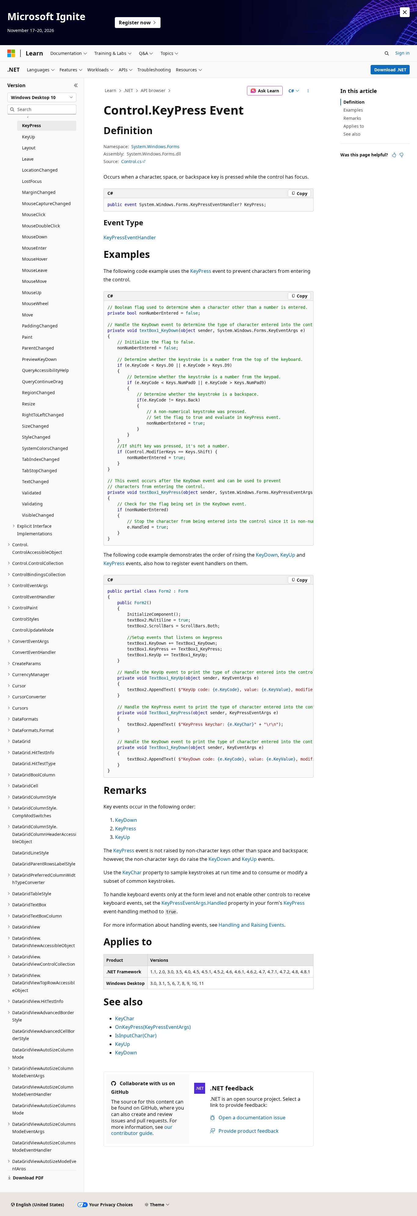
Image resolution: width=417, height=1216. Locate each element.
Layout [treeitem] (28, 148)
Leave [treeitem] (28, 159)
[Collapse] (76, 85)
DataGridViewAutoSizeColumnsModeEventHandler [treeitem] (44, 1146)
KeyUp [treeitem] (28, 137)
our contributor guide (141, 1130)
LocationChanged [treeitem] (40, 170)
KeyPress (200, 271)
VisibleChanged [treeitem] (38, 515)
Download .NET (390, 70)
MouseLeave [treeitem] (34, 270)
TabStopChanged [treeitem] (39, 470)
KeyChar (132, 872)
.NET (128, 90)
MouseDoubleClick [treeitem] (41, 226)
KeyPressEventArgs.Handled (194, 903)
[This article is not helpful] (401, 155)
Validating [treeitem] (32, 504)
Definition (353, 102)
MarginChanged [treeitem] (39, 192)
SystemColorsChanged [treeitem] (45, 448)
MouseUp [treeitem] (32, 292)
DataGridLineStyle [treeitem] (30, 853)
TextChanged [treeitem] (35, 481)
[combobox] (41, 97)
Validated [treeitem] (31, 493)
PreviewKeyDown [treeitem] (39, 359)
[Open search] (387, 53)
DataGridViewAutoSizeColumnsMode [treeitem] (44, 1109)
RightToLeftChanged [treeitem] (43, 415)
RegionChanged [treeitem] (38, 392)
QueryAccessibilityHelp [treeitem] (45, 370)
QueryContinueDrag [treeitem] (42, 381)
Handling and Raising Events (251, 925)
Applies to (353, 126)
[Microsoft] (11, 53)
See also (351, 134)
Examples (353, 110)
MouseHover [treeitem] (35, 259)
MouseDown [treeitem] (34, 237)
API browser (153, 90)
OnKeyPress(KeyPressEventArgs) (153, 1027)
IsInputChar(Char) (136, 1035)
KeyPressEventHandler (129, 237)
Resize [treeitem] (28, 404)
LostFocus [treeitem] (32, 181)
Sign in (402, 53)
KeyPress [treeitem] (31, 125)
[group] (208, 423)
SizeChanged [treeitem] (35, 426)
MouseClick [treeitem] (33, 214)
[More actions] (308, 91)
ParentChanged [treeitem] (38, 348)
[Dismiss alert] (405, 12)
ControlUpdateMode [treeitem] (33, 630)
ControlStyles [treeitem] (25, 619)
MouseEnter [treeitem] (34, 248)
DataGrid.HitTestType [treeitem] (34, 763)
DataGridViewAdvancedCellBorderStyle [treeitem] (43, 1035)
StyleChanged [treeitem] (36, 437)
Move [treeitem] (27, 315)
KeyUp (287, 554)
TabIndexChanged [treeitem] (41, 459)
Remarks (352, 118)
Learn (110, 90)
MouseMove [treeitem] (34, 281)
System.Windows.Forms (155, 146)
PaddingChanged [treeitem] (40, 326)
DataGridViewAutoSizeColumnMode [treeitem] (43, 1053)
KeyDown (267, 554)
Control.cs (131, 161)
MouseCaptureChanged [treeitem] (46, 203)
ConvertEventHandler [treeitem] (34, 652)
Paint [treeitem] (27, 337)
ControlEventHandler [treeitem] (33, 597)
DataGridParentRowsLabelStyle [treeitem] (43, 864)
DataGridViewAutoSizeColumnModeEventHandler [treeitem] (43, 1090)
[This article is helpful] (394, 155)
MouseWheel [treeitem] (35, 303)
